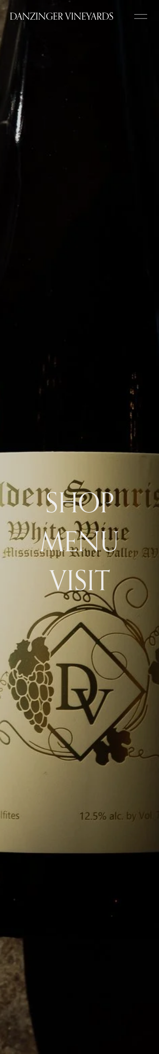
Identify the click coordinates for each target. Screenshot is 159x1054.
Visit (80, 579)
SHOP (79, 502)
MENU (79, 541)
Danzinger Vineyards (62, 16)
